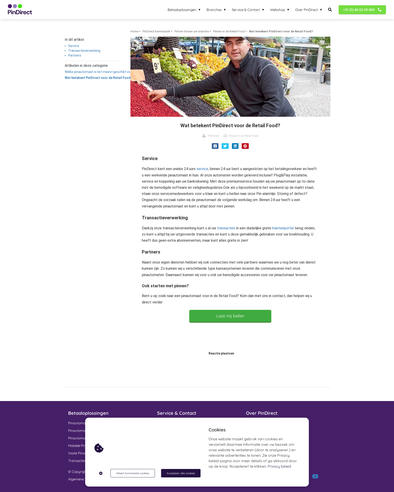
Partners (74, 55)
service (202, 169)
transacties (226, 228)
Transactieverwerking (84, 50)
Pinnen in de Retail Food (243, 135)
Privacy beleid (279, 466)
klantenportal (283, 228)
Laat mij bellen (230, 316)
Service (73, 46)
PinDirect (213, 135)
